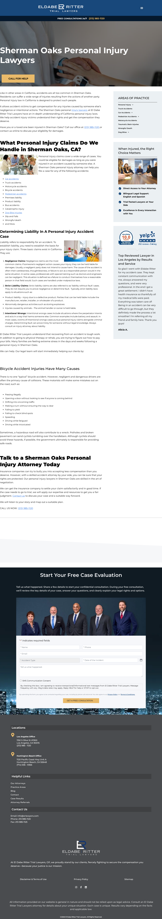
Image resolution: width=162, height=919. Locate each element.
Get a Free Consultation (80, 701)
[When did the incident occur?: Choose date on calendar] (141, 660)
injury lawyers (79, 110)
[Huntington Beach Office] (13, 754)
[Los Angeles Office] (13, 735)
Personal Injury (125, 105)
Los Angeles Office (26, 736)
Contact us (19, 495)
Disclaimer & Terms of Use (33, 879)
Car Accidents (125, 113)
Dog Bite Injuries (13, 213)
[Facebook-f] (81, 887)
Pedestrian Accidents (128, 116)
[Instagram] (76, 887)
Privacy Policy (112, 694)
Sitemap (128, 879)
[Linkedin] (86, 887)
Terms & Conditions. (128, 694)
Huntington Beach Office (29, 756)
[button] (142, 8)
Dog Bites (123, 132)
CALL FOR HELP (18, 78)
